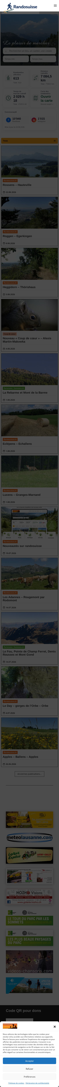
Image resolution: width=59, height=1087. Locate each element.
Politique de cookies (16, 1083)
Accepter (29, 1060)
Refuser (29, 1068)
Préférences (29, 1076)
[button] (54, 1026)
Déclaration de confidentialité (37, 1083)
